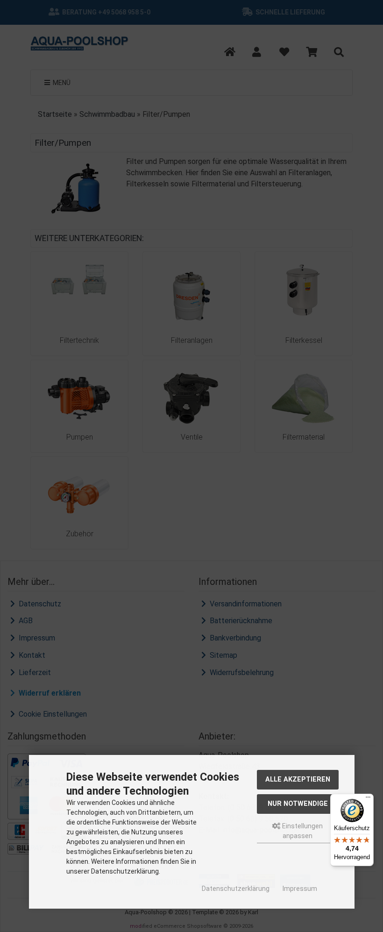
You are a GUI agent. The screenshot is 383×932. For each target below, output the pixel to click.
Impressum (300, 888)
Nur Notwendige (298, 804)
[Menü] (368, 799)
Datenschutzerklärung (236, 888)
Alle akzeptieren (297, 779)
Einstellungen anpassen (302, 831)
